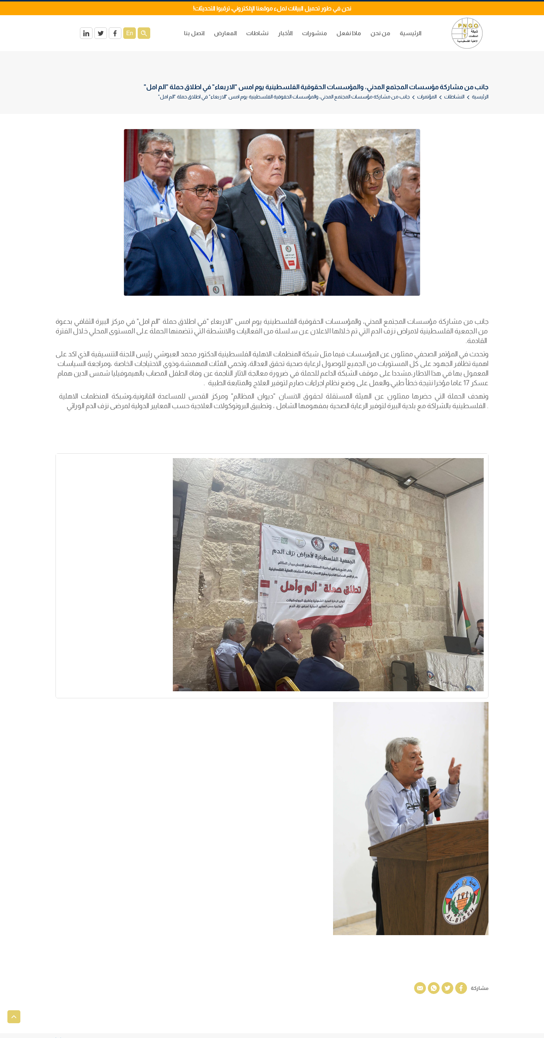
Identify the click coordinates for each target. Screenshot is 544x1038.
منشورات (314, 33)
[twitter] (447, 988)
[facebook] (461, 988)
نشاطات (257, 33)
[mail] (420, 988)
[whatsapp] (434, 988)
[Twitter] (100, 33)
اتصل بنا (194, 33)
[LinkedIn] (86, 33)
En (129, 33)
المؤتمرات (427, 97)
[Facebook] (115, 33)
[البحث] (144, 33)
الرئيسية (411, 33)
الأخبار (285, 33)
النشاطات (454, 97)
